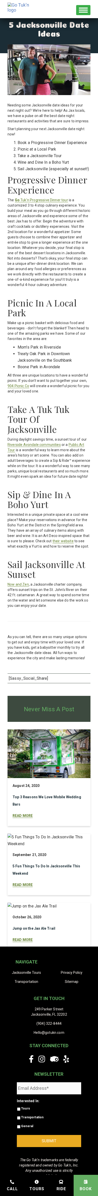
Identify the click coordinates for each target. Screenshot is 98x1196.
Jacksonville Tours (26, 973)
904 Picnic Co (18, 386)
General (27, 1126)
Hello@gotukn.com (49, 1033)
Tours (25, 1108)
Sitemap (71, 982)
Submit (49, 1140)
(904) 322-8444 (49, 1023)
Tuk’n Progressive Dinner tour (41, 200)
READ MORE (23, 816)
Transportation (26, 982)
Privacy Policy (71, 973)
